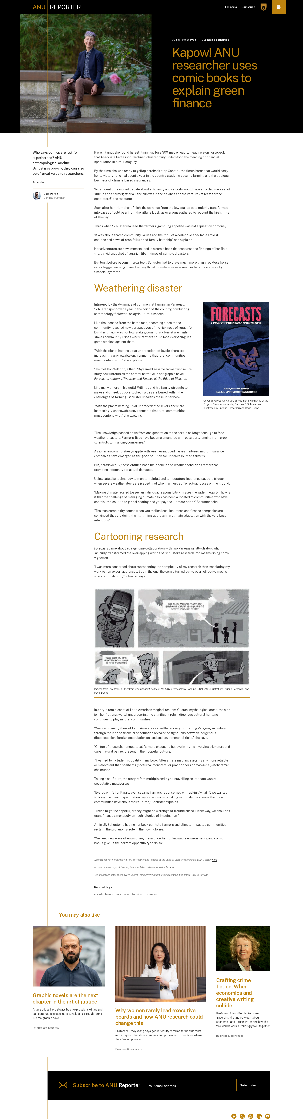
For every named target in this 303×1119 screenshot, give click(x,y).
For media (231, 7)
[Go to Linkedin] (259, 1116)
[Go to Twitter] (242, 1116)
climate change (103, 894)
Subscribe (249, 7)
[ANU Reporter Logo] (56, 7)
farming (137, 894)
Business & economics (215, 39)
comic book (122, 894)
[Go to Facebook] (234, 1116)
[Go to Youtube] (267, 1116)
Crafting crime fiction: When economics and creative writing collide (235, 993)
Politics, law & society (46, 1027)
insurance (151, 894)
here (171, 867)
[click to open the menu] (279, 7)
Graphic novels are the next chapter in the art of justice (65, 998)
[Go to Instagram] (251, 1116)
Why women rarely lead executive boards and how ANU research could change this (159, 1016)
